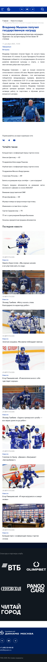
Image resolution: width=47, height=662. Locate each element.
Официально (6, 47)
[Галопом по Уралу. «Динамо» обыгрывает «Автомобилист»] (23, 437)
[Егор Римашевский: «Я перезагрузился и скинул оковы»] (23, 476)
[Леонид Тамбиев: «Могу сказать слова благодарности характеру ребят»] (23, 282)
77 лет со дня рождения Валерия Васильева (18, 215)
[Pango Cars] (36, 588)
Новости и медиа (17, 21)
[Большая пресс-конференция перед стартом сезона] (23, 516)
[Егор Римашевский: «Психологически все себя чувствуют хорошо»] (23, 358)
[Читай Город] (11, 609)
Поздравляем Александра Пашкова (15, 162)
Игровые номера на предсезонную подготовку (19, 202)
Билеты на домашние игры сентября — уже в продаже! (22, 180)
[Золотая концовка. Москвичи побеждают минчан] (23, 322)
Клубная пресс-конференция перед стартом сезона (20, 167)
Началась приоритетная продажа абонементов (19, 220)
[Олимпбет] (36, 567)
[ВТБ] (11, 567)
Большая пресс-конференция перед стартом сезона (20, 153)
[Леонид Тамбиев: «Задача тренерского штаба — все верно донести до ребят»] (23, 397)
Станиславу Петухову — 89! (12, 176)
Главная (5, 21)
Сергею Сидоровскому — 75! (12, 211)
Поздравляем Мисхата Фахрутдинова (15, 171)
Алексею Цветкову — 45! (11, 157)
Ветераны (5, 50)
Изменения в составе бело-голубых (15, 206)
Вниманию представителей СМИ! (13, 192)
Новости (5, 260)
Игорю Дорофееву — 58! (11, 197)
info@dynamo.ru (5, 650)
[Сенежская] (11, 588)
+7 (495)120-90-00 (6, 648)
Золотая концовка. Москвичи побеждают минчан (22, 342)
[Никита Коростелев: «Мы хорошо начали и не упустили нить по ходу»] (23, 243)
